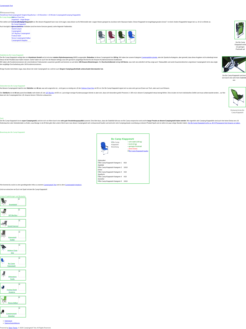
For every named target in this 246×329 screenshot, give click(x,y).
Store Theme (13, 328)
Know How (8, 15)
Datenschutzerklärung (12, 323)
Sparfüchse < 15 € (34, 15)
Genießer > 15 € (45, 15)
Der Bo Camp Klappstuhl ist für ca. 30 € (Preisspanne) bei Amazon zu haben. (214, 123)
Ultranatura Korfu (17, 26)
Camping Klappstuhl (19, 22)
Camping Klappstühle (73, 15)
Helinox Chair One (18, 17)
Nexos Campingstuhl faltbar (21, 38)
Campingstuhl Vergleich (20, 15)
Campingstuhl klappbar (19, 40)
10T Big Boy (50, 93)
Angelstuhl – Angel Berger (21, 19)
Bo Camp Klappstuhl (19, 24)
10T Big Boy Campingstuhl (21, 33)
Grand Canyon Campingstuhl (17, 30)
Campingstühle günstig (149, 57)
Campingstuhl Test (6, 6)
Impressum (8, 321)
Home (2, 15)
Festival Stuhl (16, 36)
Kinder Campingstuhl (58, 15)
